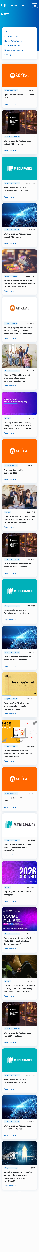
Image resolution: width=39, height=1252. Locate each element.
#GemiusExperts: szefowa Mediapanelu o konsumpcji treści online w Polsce (19, 753)
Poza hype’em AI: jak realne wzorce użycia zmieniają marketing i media (16, 706)
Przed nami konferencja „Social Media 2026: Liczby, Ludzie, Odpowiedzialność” (18, 941)
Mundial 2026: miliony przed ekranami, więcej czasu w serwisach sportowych (17, 378)
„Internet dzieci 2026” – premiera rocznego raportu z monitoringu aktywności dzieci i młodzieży (19, 988)
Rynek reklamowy (12, 45)
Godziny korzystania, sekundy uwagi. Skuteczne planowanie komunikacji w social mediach (17, 425)
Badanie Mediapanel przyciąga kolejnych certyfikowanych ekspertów (17, 847)
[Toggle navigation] (35, 5)
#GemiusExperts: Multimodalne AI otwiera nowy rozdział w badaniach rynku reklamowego (18, 331)
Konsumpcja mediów (13, 50)
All (5, 32)
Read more (9, 104)
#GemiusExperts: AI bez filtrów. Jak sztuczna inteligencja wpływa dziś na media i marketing (19, 283)
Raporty (7, 54)
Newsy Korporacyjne (13, 41)
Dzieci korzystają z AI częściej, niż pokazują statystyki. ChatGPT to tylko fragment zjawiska (19, 519)
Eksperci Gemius (11, 36)
